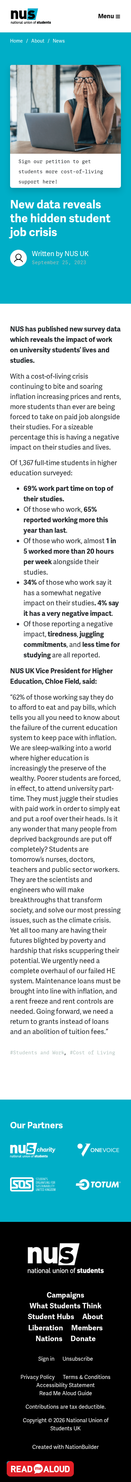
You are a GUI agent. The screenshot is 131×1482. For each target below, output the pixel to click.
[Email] (14, 1394)
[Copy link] (14, 1375)
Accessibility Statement (65, 1385)
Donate (83, 1338)
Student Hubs (51, 1316)
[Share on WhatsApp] (14, 1452)
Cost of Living (94, 1053)
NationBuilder (82, 1447)
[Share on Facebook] (14, 1433)
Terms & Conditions (87, 1377)
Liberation (45, 1327)
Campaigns (65, 1295)
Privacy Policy (37, 1377)
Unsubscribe (77, 1358)
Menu (106, 16)
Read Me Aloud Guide (65, 1393)
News (59, 41)
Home (16, 41)
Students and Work (38, 1053)
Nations (49, 1338)
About (37, 41)
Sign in (46, 1358)
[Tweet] (14, 1413)
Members (87, 1327)
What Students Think (65, 1305)
